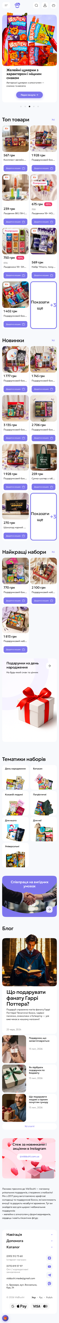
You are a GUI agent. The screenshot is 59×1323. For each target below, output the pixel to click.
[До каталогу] (49, 666)
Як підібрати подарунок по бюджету (37, 1070)
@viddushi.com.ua (29, 1156)
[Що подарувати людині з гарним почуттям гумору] (14, 1107)
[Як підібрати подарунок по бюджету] (14, 1078)
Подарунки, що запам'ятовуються (39, 1039)
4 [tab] (34, 106)
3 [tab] (29, 106)
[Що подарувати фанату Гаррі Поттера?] (29, 960)
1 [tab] (21, 106)
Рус (41, 1297)
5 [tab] (38, 106)
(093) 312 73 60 (14, 1256)
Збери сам (5, 1318)
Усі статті (29, 1126)
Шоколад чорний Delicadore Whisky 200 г (27, 527)
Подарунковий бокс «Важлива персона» (26, 478)
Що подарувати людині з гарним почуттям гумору (38, 1099)
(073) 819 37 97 (14, 1266)
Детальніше (49, 909)
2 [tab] (25, 106)
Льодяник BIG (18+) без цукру (20, 213)
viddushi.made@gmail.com (20, 1278)
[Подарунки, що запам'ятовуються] (14, 1049)
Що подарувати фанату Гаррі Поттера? (26, 998)
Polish (49, 1297)
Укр (34, 1297)
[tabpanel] (29, 55)
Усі (53, 119)
